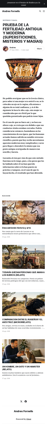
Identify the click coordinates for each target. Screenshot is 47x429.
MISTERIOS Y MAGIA (10, 20)
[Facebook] (26, 401)
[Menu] (44, 11)
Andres (13, 47)
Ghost (28, 419)
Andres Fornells (11, 11)
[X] (21, 401)
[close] (44, 4)
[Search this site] (40, 11)
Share (39, 48)
